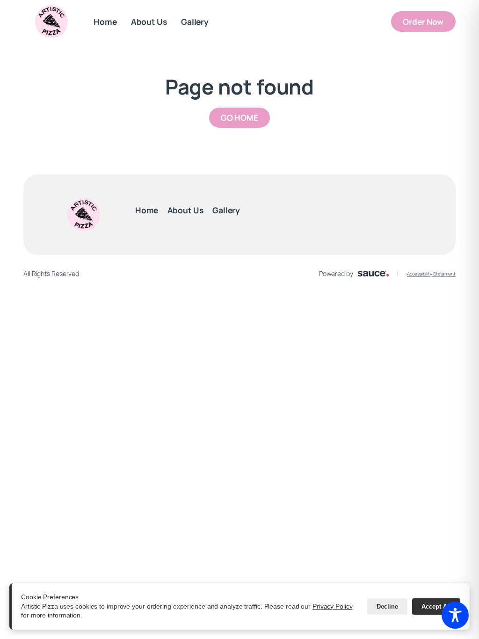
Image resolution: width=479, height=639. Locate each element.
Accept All (436, 606)
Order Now (429, 21)
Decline (387, 606)
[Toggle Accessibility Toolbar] (455, 615)
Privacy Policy (332, 606)
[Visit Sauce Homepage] (373, 273)
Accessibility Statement (431, 273)
